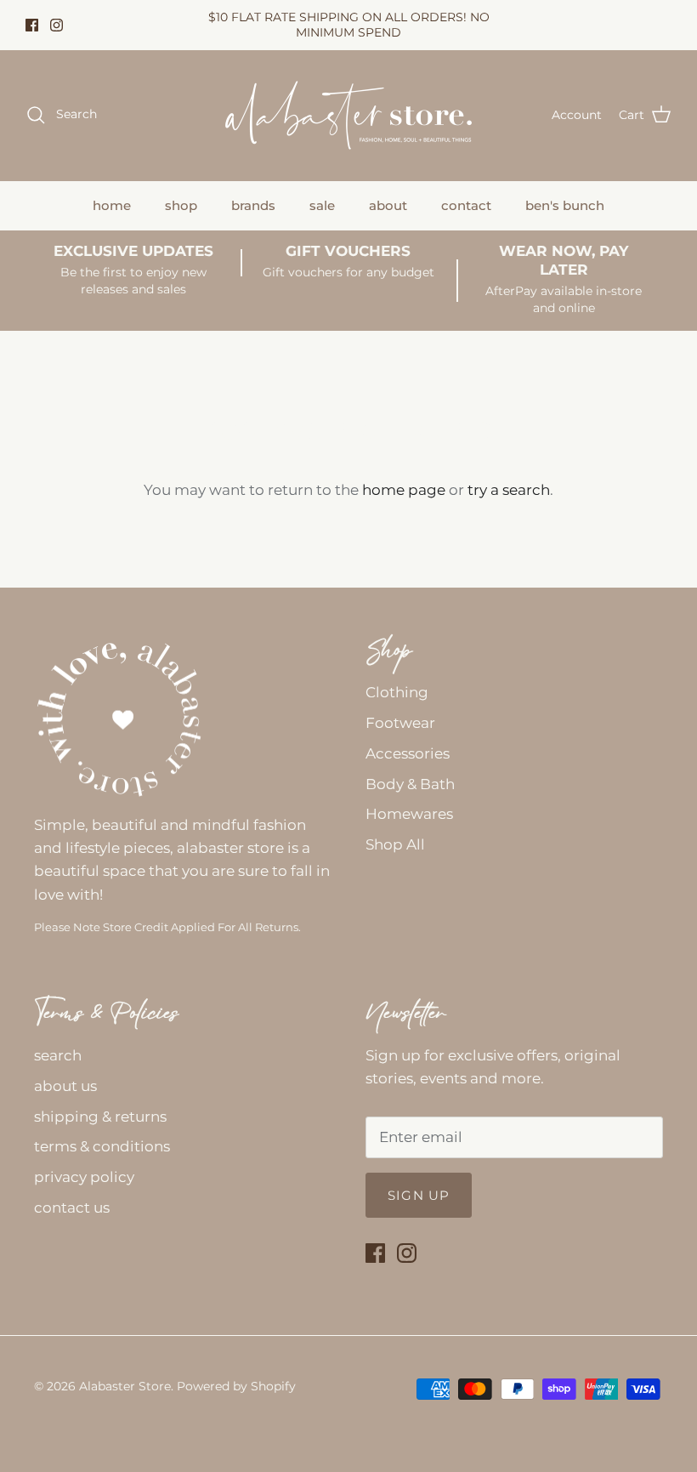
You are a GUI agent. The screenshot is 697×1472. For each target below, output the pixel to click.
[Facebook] (32, 25)
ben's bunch (564, 205)
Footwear (400, 722)
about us (65, 1085)
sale (322, 205)
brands (253, 205)
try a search (509, 489)
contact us (72, 1207)
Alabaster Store (125, 1386)
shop (181, 205)
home (112, 205)
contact (466, 205)
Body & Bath (410, 784)
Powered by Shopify (236, 1386)
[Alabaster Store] (348, 115)
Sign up (419, 1195)
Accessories (408, 753)
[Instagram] (56, 25)
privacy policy (84, 1176)
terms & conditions (102, 1146)
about (388, 205)
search (58, 1055)
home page (403, 489)
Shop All (395, 844)
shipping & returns (100, 1116)
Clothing (397, 692)
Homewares (409, 813)
